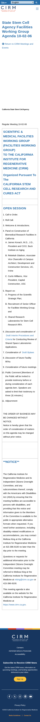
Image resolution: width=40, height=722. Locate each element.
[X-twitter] (15, 696)
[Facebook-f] (9, 696)
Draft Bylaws (28, 352)
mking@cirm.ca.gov (24, 579)
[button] (36, 2)
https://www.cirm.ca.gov (14, 604)
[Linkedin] (25, 696)
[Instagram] (20, 696)
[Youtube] (31, 696)
